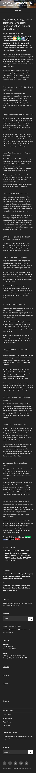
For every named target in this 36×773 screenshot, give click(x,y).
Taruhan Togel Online (19, 559)
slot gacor (6, 675)
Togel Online (10, 547)
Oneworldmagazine (17, 2)
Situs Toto (6, 667)
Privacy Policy (7, 768)
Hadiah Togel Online (19, 552)
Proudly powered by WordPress (22, 768)
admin (15, 17)
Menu (19, 10)
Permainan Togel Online (20, 555)
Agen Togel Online (12, 550)
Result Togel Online (13, 557)
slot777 (5, 684)
